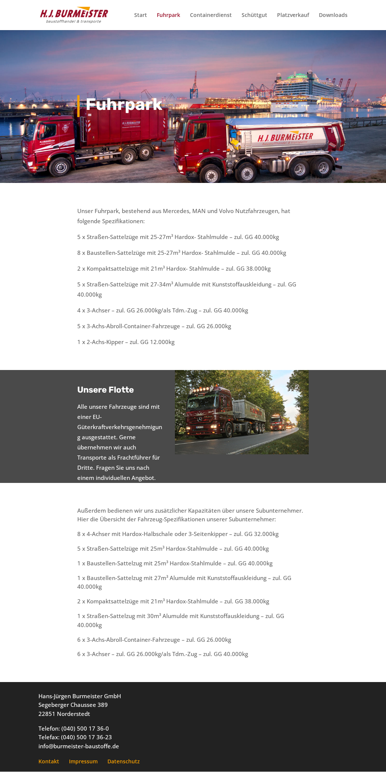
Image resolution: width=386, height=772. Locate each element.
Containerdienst (211, 15)
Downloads (333, 15)
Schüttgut (254, 15)
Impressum (83, 761)
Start (140, 15)
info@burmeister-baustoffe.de (78, 746)
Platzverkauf (293, 15)
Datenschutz (123, 761)
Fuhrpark (168, 15)
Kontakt (48, 761)
